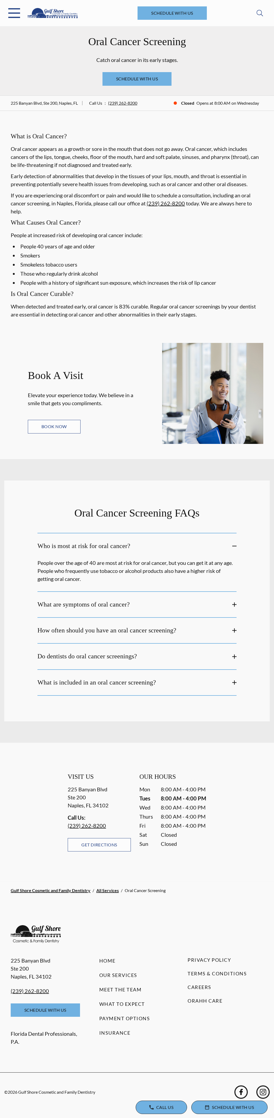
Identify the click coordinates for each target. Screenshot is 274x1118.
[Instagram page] (263, 1092)
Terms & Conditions (217, 973)
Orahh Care (205, 1001)
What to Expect (122, 1004)
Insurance (115, 1033)
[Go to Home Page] (53, 13)
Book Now (54, 426)
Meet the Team (120, 989)
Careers (199, 987)
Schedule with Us (172, 12)
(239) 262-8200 (122, 102)
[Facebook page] (241, 1092)
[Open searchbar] (260, 13)
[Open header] (14, 13)
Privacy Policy (209, 960)
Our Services (118, 975)
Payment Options (124, 1018)
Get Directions (99, 844)
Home (107, 961)
